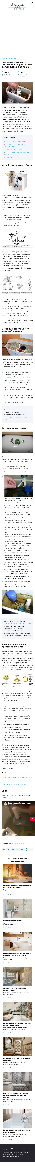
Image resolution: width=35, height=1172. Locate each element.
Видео (9, 157)
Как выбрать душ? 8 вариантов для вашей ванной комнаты (17, 1024)
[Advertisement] (17, 39)
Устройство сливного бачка (17, 141)
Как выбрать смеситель (12, 920)
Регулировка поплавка (15, 149)
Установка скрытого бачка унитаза (14, 784)
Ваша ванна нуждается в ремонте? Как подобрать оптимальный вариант (16, 1095)
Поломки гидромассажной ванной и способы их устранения (17, 886)
